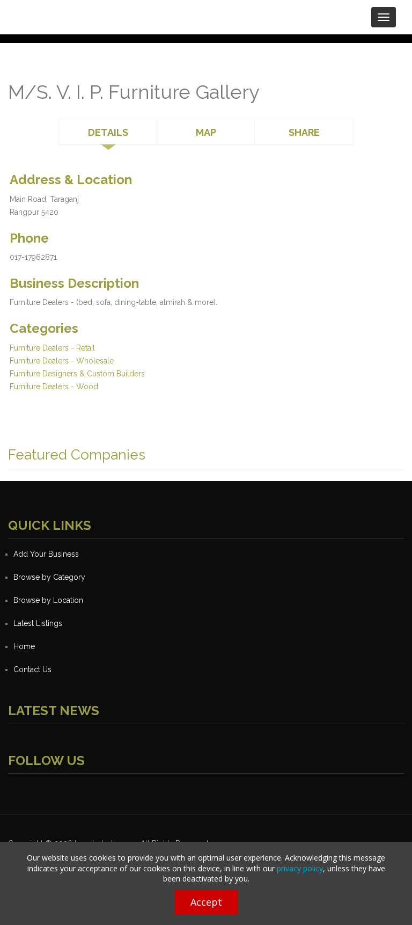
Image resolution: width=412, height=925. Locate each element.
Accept (206, 901)
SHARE (304, 132)
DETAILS (108, 132)
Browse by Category (49, 577)
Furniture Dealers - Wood (54, 386)
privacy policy (300, 868)
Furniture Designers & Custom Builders (77, 373)
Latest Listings (37, 623)
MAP (206, 132)
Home (24, 646)
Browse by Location (48, 600)
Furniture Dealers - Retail (52, 348)
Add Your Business (46, 554)
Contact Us (32, 669)
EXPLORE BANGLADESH (100, 13)
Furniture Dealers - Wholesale (62, 360)
